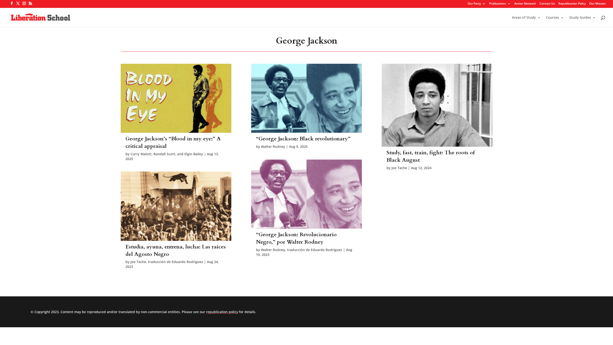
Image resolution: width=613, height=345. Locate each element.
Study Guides (580, 18)
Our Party (474, 4)
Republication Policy (572, 4)
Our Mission (597, 4)
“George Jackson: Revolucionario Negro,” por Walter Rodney (296, 238)
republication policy (222, 312)
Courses (552, 18)
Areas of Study (524, 18)
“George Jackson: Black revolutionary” (303, 138)
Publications (497, 4)
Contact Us (547, 4)
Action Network (525, 4)
